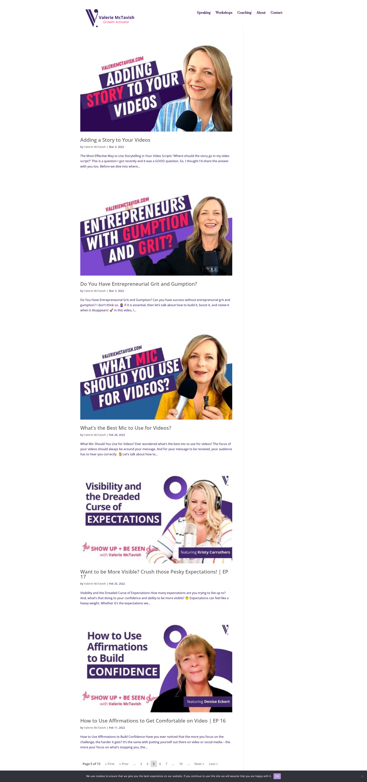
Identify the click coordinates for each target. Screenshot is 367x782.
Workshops (224, 13)
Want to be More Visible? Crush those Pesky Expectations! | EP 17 (154, 574)
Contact (277, 13)
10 (181, 764)
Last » (213, 764)
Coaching (244, 13)
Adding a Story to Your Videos (115, 139)
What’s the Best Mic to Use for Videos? (125, 427)
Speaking (204, 13)
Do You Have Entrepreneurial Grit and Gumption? (138, 283)
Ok (277, 776)
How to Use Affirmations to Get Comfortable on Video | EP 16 (153, 720)
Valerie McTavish (95, 147)
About (261, 13)
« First (109, 764)
